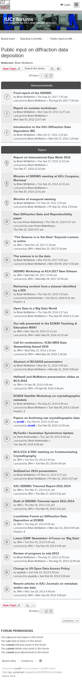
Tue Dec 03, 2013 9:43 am (51, 546)
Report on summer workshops (35, 108)
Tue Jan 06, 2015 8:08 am (28, 444)
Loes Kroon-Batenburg (30, 222)
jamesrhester (35, 298)
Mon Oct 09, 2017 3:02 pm (64, 263)
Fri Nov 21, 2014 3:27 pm (63, 478)
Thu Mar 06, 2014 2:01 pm (51, 508)
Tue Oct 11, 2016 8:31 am (60, 298)
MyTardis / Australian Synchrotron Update (43, 433)
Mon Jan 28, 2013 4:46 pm (51, 595)
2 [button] (46, 76)
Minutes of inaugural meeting (34, 199)
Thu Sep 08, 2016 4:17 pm (64, 316)
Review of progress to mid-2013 (36, 553)
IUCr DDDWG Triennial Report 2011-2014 (42, 486)
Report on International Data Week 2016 (41, 157)
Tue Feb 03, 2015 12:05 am (53, 425)
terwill (20, 421)
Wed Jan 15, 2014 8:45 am (64, 528)
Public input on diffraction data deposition (34, 52)
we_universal (16, 672)
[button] (51, 75)
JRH (19, 245)
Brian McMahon (24, 62)
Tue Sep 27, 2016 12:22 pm (29, 168)
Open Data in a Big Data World (35, 308)
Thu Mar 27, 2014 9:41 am (51, 493)
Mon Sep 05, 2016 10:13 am (52, 335)
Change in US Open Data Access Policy (41, 568)
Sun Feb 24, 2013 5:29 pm (55, 576)
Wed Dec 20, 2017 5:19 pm (51, 248)
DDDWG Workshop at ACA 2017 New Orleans (45, 271)
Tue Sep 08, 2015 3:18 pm (64, 407)
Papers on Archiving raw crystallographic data (46, 418)
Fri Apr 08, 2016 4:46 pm (49, 388)
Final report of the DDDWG (32, 93)
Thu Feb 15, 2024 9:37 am (28, 229)
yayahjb (21, 572)
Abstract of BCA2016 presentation (37, 361)
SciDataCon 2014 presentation (35, 471)
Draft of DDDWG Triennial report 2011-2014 (43, 501)
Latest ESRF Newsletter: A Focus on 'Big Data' (46, 538)
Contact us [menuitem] (27, 661)
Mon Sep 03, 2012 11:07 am (29, 119)
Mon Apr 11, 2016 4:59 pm (63, 369)
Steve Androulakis (27, 436)
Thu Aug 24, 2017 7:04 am (64, 100)
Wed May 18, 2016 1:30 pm (51, 354)
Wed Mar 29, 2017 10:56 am (52, 279)
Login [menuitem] (67, 4)
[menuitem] (5, 676)
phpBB (17, 668)
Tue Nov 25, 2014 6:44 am (51, 463)
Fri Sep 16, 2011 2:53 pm (63, 206)
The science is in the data (31, 256)
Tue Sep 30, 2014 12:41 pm (29, 191)
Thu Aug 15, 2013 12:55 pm (64, 561)
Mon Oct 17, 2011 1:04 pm (63, 138)
